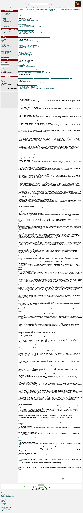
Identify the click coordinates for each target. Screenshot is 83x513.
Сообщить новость (7, 19)
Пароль (2, 65)
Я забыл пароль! (22, 24)
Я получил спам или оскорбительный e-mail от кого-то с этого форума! (34, 72)
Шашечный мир (4, 39)
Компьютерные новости (6, 46)
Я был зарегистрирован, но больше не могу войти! (29, 26)
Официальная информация (19, 7)
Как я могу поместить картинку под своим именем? (30, 34)
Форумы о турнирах (6, 495)
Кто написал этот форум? (24, 75)
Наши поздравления (6, 499)
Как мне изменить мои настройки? (26, 30)
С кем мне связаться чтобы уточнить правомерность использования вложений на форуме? (38, 92)
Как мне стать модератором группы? (26, 66)
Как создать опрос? (22, 44)
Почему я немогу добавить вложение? (26, 87)
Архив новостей (5, 492)
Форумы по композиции (7, 497)
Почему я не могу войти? (24, 19)
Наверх (20, 105)
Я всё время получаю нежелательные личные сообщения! (31, 71)
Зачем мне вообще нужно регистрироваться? (28, 20)
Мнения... (3, 43)
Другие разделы (6, 25)
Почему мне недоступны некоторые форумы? (28, 46)
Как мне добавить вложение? (24, 81)
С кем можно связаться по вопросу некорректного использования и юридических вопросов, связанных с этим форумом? (45, 78)
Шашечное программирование (8, 496)
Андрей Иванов (4, 32)
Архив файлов (5, 501)
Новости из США (4, 53)
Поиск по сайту (6, 15)
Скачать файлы (6, 13)
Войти (40, 11)
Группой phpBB (59, 376)
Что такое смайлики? (23, 53)
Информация (3, 44)
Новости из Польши (5, 52)
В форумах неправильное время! (25, 31)
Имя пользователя (4, 62)
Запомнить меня (6, 67)
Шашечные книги (7, 23)
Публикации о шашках (41, 7)
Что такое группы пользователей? (25, 64)
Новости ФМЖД (4, 55)
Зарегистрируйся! (4, 73)
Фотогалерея (4, 503)
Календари (4, 493)
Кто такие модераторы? (23, 62)
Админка (5, 511)
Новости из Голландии (6, 51)
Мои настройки (6, 506)
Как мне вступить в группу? (24, 65)
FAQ (24, 9)
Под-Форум (52, 11)
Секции (5, 16)
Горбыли (2, 41)
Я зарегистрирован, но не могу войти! (26, 25)
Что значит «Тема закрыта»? (24, 58)
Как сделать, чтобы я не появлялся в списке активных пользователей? (34, 23)
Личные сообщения (7, 507)
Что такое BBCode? (22, 51)
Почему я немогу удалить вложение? (26, 89)
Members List (5, 508)
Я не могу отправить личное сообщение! (27, 69)
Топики (4, 20)
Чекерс (2, 40)
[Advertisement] (9, 100)
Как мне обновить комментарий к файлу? (27, 85)
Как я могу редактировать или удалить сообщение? (29, 41)
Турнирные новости (5, 57)
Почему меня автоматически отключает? (27, 21)
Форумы (31, 7)
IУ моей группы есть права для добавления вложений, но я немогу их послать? (36, 88)
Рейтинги (3, 494)
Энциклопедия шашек (8, 26)
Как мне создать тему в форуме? (25, 40)
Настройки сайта (63, 7)
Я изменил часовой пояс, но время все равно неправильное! (31, 32)
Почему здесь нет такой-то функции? (26, 76)
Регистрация (45, 9)
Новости (2, 48)
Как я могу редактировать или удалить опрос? (28, 45)
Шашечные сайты (7, 21)
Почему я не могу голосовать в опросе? (27, 47)
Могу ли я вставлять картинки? (25, 54)
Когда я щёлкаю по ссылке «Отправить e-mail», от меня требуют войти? (34, 37)
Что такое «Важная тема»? (24, 57)
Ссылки (3, 502)
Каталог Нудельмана (6, 504)
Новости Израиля (4, 54)
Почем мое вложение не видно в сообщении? (28, 86)
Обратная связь (6, 510)
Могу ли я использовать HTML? (25, 52)
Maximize (63, 11)
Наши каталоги (52, 7)
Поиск (32, 9)
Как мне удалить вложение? (24, 83)
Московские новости (5, 47)
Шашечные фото (7, 22)
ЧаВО (4, 18)
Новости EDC (4, 50)
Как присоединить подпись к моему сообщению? (29, 42)
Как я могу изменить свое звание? (26, 35)
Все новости (6, 14)
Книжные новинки (5, 45)
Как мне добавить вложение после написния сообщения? (31, 82)
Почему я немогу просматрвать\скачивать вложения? (30, 90)
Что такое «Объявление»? (24, 55)
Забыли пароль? (4, 71)
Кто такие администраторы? (24, 61)
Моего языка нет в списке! (24, 33)
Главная (8, 7)
